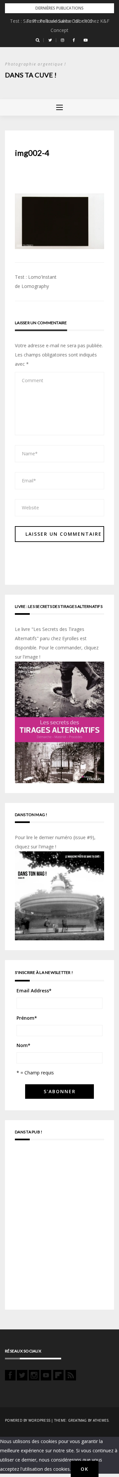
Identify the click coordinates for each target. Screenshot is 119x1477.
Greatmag (77, 1420)
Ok (85, 1469)
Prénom (27, 1018)
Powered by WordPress (27, 1420)
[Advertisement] (59, 1228)
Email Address (34, 990)
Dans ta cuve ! (31, 75)
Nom (23, 1045)
